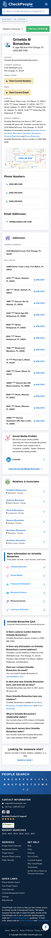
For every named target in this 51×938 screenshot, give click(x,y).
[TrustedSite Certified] (8, 825)
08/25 (10, 834)
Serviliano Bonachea (13, 133)
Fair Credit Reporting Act (19, 918)
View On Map (25, 158)
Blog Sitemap (7, 900)
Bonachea (22, 19)
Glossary (31, 853)
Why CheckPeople (35, 864)
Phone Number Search (11, 882)
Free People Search (10, 886)
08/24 (15, 834)
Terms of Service (26, 921)
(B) (15, 19)
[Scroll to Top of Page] (45, 927)
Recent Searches (14, 830)
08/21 (33, 834)
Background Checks (10, 849)
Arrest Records (8, 889)
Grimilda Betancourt (24, 705)
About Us (14, 930)
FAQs (30, 849)
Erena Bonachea (32, 136)
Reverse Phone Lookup (11, 856)
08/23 (21, 834)
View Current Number (19, 81)
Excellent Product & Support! (14, 816)
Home (7, 930)
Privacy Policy (42, 921)
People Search (6, 19)
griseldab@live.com (14, 676)
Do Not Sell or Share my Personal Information (37, 872)
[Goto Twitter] (8, 812)
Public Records (8, 860)
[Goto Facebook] (3, 812)
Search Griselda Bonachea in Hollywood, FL (25, 11)
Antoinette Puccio (37, 130)
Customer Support (35, 860)
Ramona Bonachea (12, 136)
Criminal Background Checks (13, 893)
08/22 (27, 834)
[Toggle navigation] (46, 4)
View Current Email (18, 92)
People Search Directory (11, 846)
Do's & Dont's (33, 856)
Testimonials (33, 867)
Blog (29, 846)
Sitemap (5, 897)
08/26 (4, 834)
